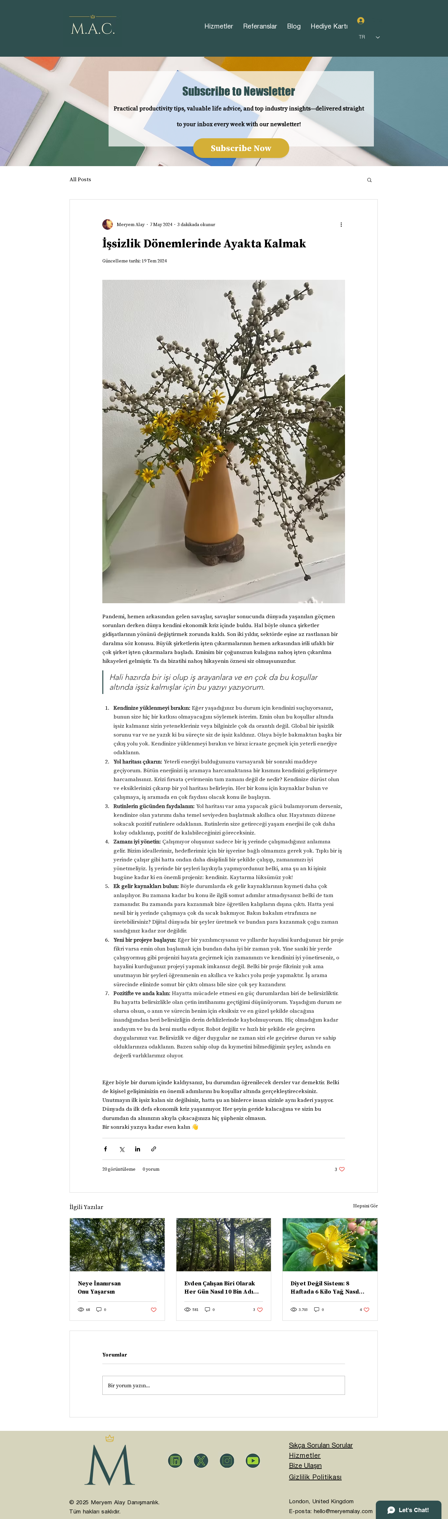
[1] (227, 1461)
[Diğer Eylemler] (341, 224)
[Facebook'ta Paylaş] (105, 1149)
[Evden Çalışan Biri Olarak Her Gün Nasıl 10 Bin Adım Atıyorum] (223, 1244)
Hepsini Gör (365, 1205)
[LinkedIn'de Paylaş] (137, 1149)
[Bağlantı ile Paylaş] (154, 1149)
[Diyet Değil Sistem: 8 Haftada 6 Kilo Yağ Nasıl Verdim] (330, 1244)
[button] (369, 179)
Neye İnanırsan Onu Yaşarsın (99, 1287)
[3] (253, 1461)
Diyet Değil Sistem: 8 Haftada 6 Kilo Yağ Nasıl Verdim (325, 1287)
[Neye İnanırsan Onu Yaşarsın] (117, 1244)
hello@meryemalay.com (343, 1511)
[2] (175, 1461)
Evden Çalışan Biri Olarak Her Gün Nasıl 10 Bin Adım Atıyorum (221, 1287)
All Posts (80, 179)
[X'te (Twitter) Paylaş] (121, 1149)
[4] (201, 1461)
